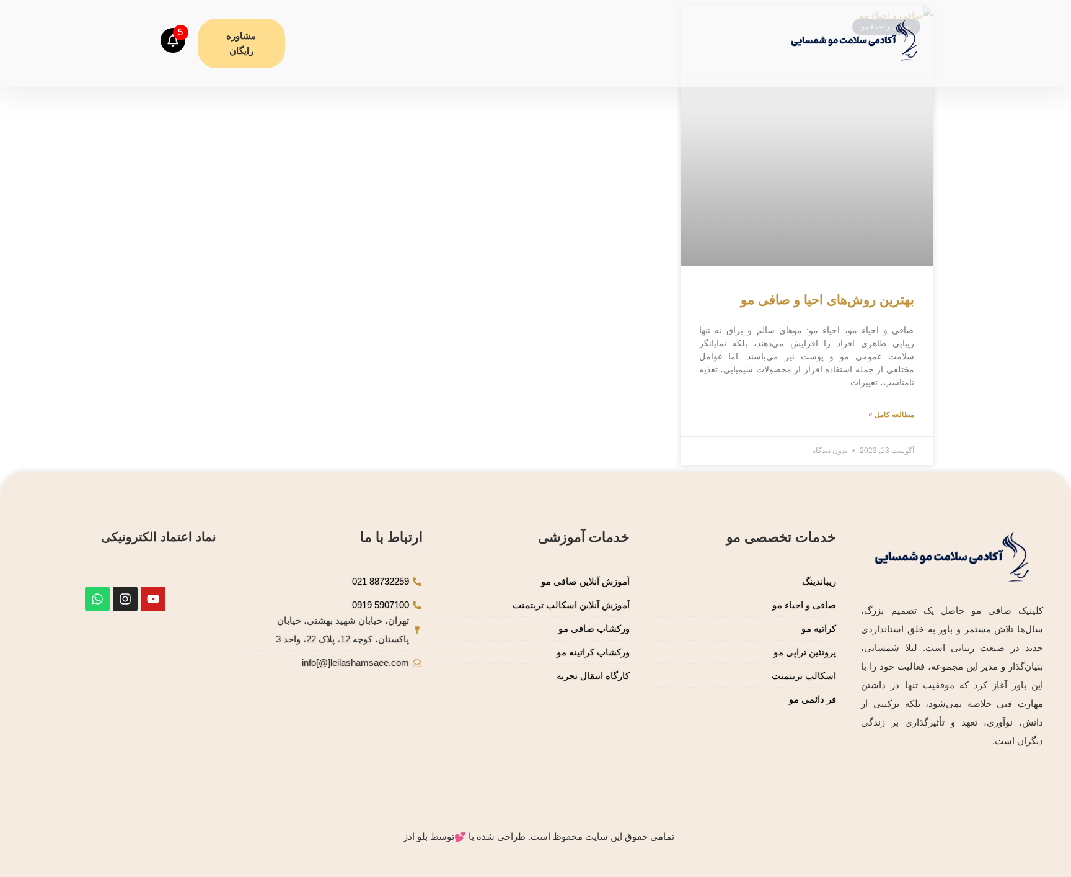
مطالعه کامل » (891, 414)
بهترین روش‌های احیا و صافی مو (827, 299)
